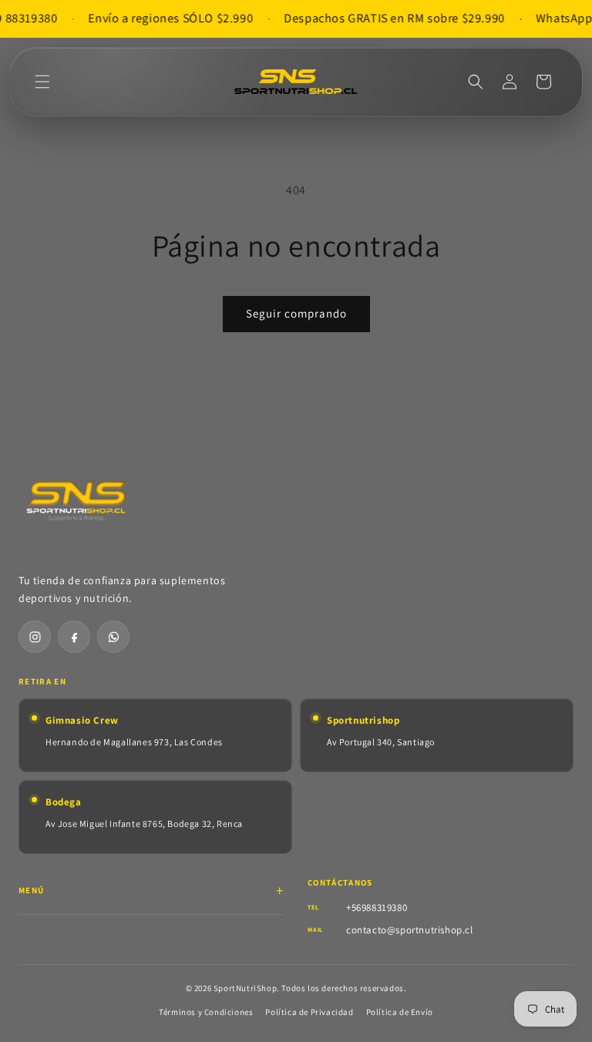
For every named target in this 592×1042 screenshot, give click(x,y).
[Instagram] (34, 636)
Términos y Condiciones (206, 1012)
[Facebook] (74, 636)
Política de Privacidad (309, 1012)
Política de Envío (399, 1012)
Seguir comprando (296, 313)
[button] (42, 82)
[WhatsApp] (113, 636)
